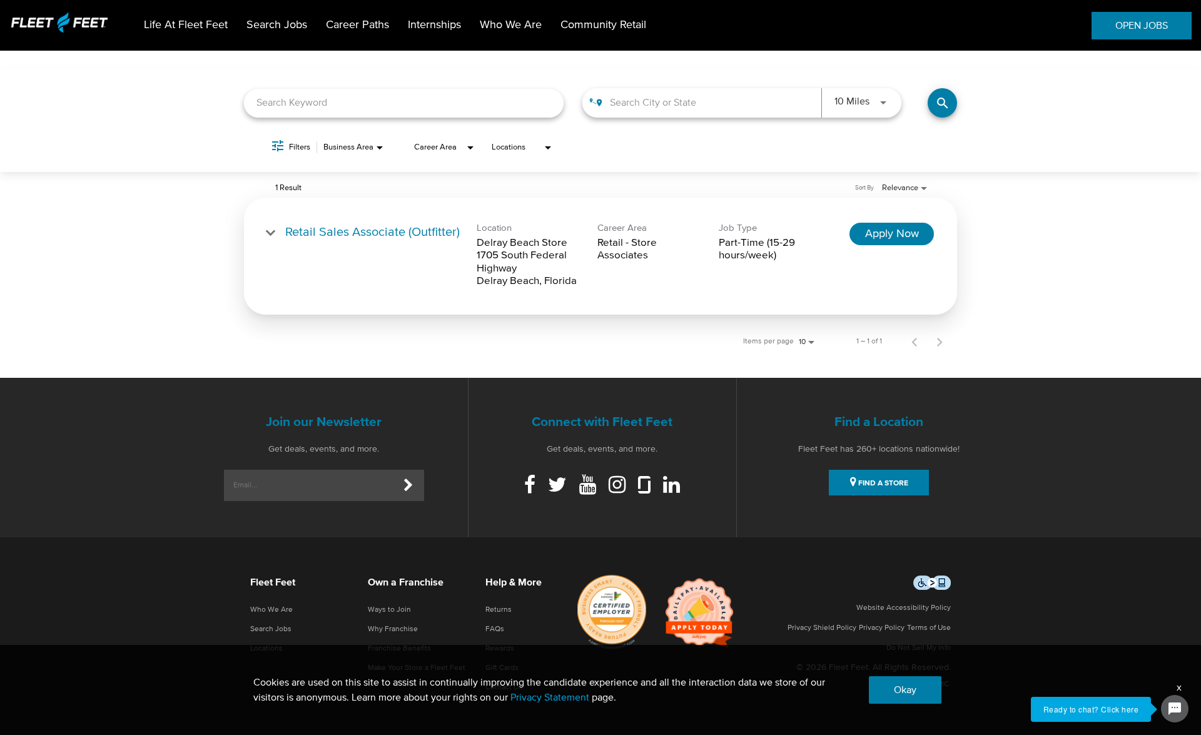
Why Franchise (393, 629)
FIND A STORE (882, 483)
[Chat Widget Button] (1174, 708)
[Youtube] (587, 486)
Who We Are (511, 25)
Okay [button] (905, 690)
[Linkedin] (671, 486)
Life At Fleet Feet (186, 25)
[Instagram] (617, 486)
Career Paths (357, 25)
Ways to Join (389, 610)
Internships (434, 25)
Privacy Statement (549, 697)
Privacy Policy (882, 628)
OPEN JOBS (1141, 26)
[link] (600, 256)
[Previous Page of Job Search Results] (914, 341)
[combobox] (403, 103)
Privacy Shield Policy (822, 628)
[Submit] (408, 485)
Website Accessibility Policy (903, 608)
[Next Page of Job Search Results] (939, 341)
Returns (498, 610)
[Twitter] (557, 486)
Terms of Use (929, 628)
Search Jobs (276, 25)
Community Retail (603, 25)
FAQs (494, 629)
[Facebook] (529, 486)
